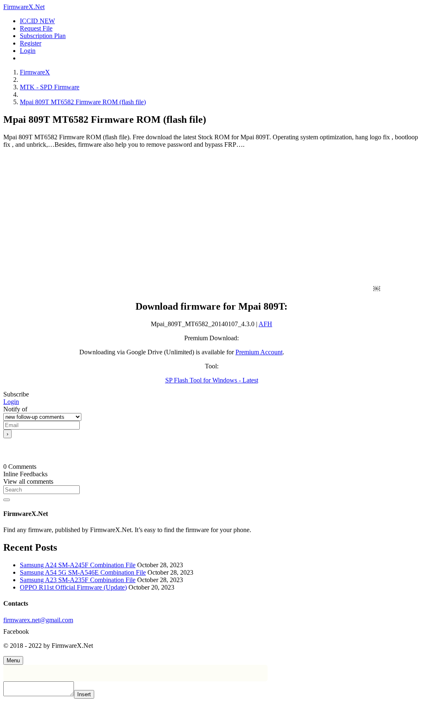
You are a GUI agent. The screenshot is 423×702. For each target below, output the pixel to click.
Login (11, 401)
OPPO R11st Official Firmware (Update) (73, 587)
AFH (265, 323)
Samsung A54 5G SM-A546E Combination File (83, 572)
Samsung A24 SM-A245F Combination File (77, 564)
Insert (84, 694)
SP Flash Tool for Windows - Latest (211, 380)
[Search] (6, 500)
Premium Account (259, 352)
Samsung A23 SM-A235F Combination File (77, 579)
